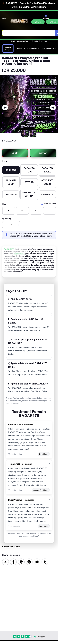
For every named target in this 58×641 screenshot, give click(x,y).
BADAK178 (9, 249)
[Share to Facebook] (13, 561)
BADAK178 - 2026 (11, 546)
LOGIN (38, 22)
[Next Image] (53, 108)
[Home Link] (19, 21)
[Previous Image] (5, 108)
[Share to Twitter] (5, 561)
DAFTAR (43, 153)
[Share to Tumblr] (45, 561)
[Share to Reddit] (37, 561)
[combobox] (28, 33)
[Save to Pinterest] (29, 561)
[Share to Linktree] (21, 561)
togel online (19, 254)
